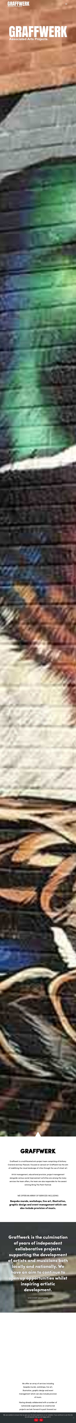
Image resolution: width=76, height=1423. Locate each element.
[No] (74, 1418)
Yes (36, 1420)
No (41, 1420)
